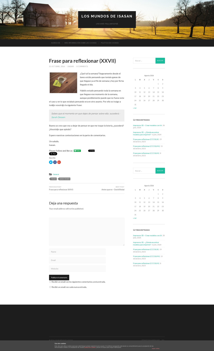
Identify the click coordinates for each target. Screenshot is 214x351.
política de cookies (90, 347)
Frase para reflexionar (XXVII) (82, 61)
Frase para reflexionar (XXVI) (61, 188)
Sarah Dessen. (58, 117)
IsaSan (70, 66)
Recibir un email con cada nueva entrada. (69, 287)
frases (53, 179)
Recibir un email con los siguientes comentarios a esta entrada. (78, 282)
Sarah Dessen (65, 179)
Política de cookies (110, 43)
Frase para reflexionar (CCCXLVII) (146, 153)
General (56, 174)
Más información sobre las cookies (81, 43)
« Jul (134, 108)
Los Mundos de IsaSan (107, 16)
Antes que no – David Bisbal (113, 188)
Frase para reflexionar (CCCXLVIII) (146, 146)
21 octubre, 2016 (57, 66)
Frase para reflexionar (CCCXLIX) (146, 139)
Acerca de (55, 43)
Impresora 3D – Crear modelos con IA (147, 125)
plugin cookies (155, 348)
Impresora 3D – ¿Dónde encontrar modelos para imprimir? (146, 133)
